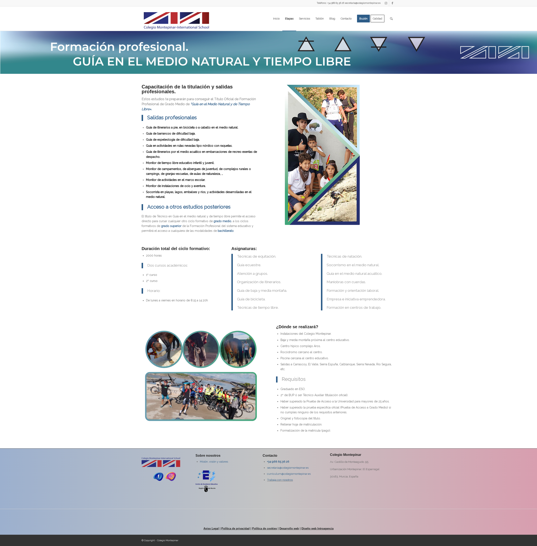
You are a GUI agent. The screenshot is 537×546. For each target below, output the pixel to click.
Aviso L (208, 528)
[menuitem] (276, 18)
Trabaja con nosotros (280, 479)
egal (216, 528)
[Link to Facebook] (392, 3)
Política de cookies (264, 528)
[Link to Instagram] (386, 3)
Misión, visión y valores (214, 461)
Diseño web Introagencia (317, 528)
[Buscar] (391, 18)
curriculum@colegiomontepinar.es (289, 473)
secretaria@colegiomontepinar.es (288, 467)
